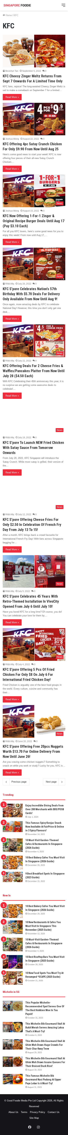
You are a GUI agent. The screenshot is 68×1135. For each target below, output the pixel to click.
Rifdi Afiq (9, 284)
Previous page (18, 781)
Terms (24, 1112)
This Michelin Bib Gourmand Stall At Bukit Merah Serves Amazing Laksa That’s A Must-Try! (45, 1027)
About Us (13, 1112)
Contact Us (53, 1112)
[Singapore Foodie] (17, 5)
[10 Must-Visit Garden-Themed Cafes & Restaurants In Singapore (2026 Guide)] (13, 845)
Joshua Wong (12, 139)
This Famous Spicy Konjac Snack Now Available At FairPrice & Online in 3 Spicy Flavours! (44, 826)
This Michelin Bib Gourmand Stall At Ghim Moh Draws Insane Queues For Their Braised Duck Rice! (45, 1062)
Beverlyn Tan (11, 71)
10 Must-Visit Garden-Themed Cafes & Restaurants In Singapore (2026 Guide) (43, 844)
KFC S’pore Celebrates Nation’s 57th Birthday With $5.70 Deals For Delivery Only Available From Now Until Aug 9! (31, 294)
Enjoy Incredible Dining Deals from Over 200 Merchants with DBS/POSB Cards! (44, 809)
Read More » (12, 97)
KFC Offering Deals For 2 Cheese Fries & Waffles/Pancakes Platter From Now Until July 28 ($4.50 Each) (34, 371)
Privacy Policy (37, 1112)
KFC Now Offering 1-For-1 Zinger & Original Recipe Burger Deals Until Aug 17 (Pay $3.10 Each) (33, 221)
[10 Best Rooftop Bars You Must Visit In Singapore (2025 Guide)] (13, 962)
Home (8, 15)
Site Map (34, 1118)
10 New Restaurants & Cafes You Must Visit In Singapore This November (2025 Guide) (43, 926)
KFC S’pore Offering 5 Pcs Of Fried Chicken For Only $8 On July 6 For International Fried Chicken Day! (28, 674)
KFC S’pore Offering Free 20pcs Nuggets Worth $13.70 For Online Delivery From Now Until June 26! (33, 751)
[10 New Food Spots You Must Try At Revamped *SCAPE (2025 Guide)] (13, 978)
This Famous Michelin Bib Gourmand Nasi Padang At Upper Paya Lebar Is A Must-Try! (43, 1079)
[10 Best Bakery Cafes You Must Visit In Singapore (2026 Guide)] (13, 862)
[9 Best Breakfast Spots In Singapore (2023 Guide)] (13, 877)
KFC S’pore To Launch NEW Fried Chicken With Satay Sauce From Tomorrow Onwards (33, 447)
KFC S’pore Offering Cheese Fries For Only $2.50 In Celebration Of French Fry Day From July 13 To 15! (32, 524)
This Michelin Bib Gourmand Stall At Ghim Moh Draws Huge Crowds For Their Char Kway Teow (45, 1045)
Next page (51, 781)
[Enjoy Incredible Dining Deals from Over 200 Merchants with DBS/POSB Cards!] (13, 810)
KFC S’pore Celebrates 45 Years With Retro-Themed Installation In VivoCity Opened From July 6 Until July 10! (31, 601)
